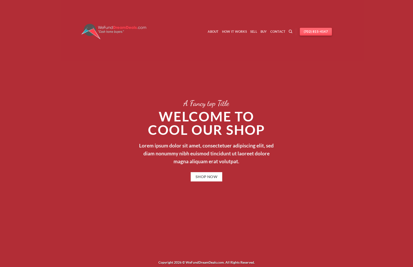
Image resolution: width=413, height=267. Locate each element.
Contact (278, 31)
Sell (253, 31)
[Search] (290, 31)
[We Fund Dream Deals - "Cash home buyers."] (114, 31)
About (213, 31)
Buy (264, 31)
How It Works (234, 31)
